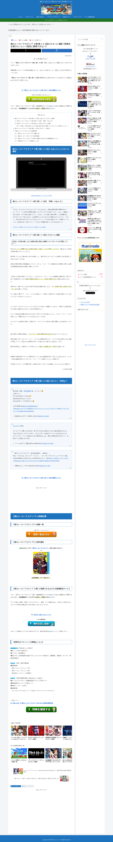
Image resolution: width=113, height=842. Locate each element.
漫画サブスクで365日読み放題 (89, 304)
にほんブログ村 (90, 58)
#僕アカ (24, 459)
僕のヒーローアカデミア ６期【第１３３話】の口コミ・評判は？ (33, 128)
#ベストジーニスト (44, 408)
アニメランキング (90, 66)
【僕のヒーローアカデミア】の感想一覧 (28, 133)
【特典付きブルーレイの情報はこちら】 (28, 141)
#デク (36, 408)
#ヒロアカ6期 (38, 459)
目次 (39, 115)
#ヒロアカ (24, 408)
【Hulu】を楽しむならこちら (42, 613)
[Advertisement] (41, 498)
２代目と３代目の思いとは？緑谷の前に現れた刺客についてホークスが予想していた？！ (44, 126)
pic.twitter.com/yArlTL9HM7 (51, 459)
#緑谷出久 (31, 408)
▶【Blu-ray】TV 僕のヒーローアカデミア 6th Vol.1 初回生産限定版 (32, 701)
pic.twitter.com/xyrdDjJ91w (26, 411)
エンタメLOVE (85, 302)
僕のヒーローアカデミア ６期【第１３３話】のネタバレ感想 (34, 123)
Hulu (51, 106)
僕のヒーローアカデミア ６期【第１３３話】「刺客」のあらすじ (35, 121)
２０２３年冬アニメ (16, 784)
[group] (19, 731)
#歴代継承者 (27, 391)
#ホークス (54, 408)
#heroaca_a (17, 408)
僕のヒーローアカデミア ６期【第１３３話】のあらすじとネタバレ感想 (34, 118)
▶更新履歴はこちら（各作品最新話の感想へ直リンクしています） (29, 30)
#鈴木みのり (50, 457)
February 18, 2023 (43, 416)
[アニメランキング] (90, 64)
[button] (69, 732)
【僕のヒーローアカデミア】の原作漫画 (28, 136)
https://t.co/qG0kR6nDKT (30, 406)
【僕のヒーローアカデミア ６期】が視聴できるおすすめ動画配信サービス (37, 138)
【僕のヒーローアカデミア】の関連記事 (26, 131)
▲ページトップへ (90, 345)
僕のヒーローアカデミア (40, 546)
